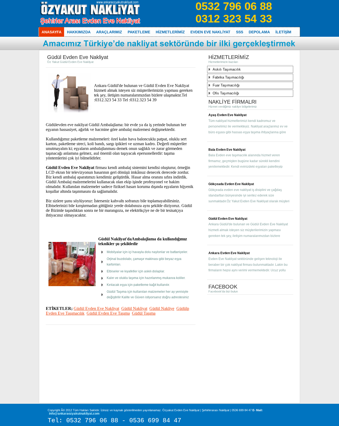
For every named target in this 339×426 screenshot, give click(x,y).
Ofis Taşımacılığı (226, 93)
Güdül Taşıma (143, 313)
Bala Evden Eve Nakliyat (227, 150)
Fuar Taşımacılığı (226, 85)
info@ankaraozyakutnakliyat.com (74, 413)
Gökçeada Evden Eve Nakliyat (231, 184)
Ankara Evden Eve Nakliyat (229, 253)
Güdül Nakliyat (134, 308)
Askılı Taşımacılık (227, 69)
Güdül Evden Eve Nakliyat (96, 308)
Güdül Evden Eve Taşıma (108, 313)
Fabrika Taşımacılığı (228, 77)
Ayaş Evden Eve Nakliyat (227, 115)
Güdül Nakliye (161, 308)
